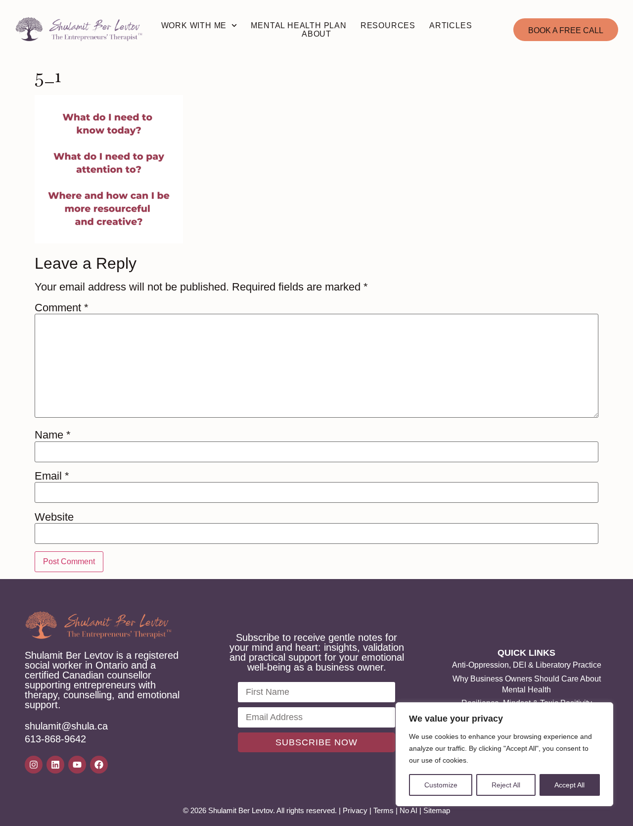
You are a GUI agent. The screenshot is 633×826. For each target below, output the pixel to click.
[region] (504, 754)
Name (53, 435)
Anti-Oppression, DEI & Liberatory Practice (526, 665)
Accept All (569, 785)
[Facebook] (99, 765)
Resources (388, 25)
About (316, 34)
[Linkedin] (55, 765)
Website (54, 517)
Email (52, 476)
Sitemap (436, 810)
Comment (62, 307)
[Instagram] (34, 765)
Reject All (506, 785)
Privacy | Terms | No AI (380, 810)
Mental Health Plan (298, 25)
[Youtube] (77, 765)
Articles (450, 25)
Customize (440, 785)
